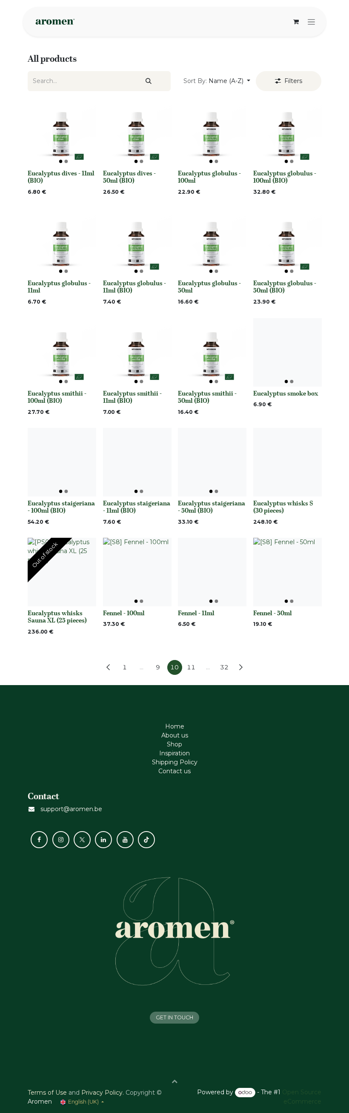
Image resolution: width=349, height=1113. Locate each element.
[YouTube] (125, 839)
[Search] (148, 81)
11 (191, 667)
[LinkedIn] (103, 839)
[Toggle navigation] (311, 22)
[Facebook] (39, 839)
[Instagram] (60, 839)
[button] (217, 81)
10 (174, 667)
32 (224, 667)
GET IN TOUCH (174, 1017)
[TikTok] (146, 839)
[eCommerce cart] (295, 21)
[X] (82, 839)
